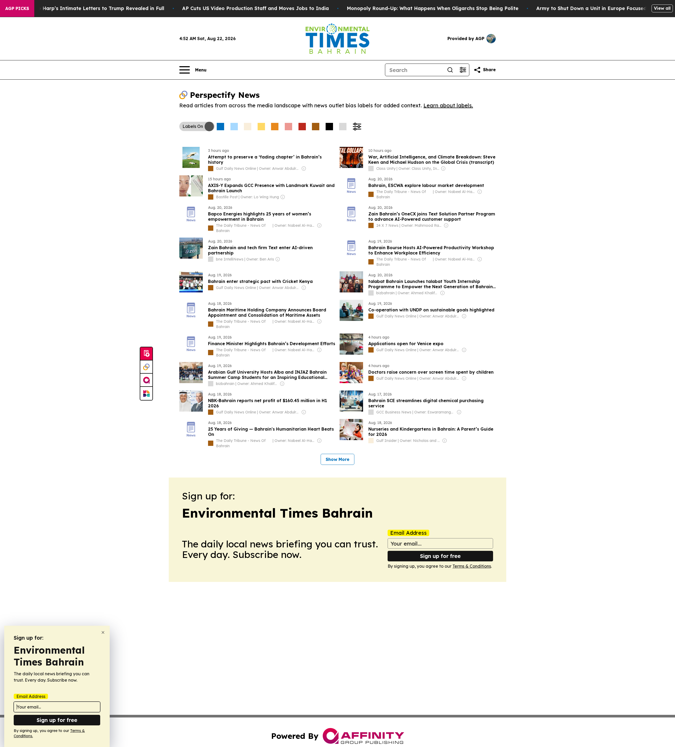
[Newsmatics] (146, 393)
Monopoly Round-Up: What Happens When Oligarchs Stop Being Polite (432, 8)
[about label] (210, 168)
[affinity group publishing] (146, 380)
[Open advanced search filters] (462, 70)
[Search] (450, 70)
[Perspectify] (146, 367)
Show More (337, 459)
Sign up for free (440, 556)
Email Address (408, 533)
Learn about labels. (448, 105)
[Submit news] (146, 353)
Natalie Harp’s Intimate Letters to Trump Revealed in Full (93, 8)
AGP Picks (17, 8)
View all (662, 8)
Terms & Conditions (471, 566)
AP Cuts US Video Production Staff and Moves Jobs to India (255, 8)
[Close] (102, 632)
